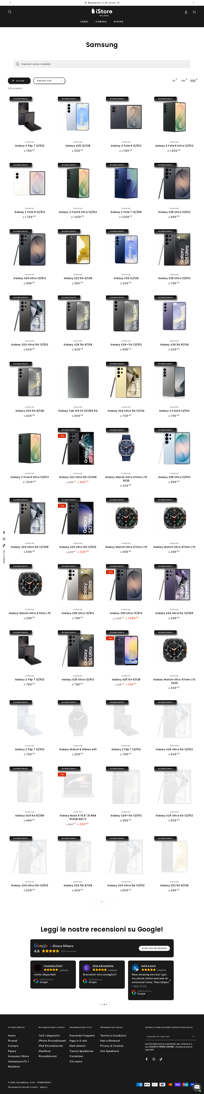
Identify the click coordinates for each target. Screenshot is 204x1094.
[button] (10, 12)
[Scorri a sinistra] (10, 3)
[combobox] (96, 64)
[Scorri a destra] (193, 3)
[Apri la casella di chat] (197, 1087)
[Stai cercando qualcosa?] (17, 64)
